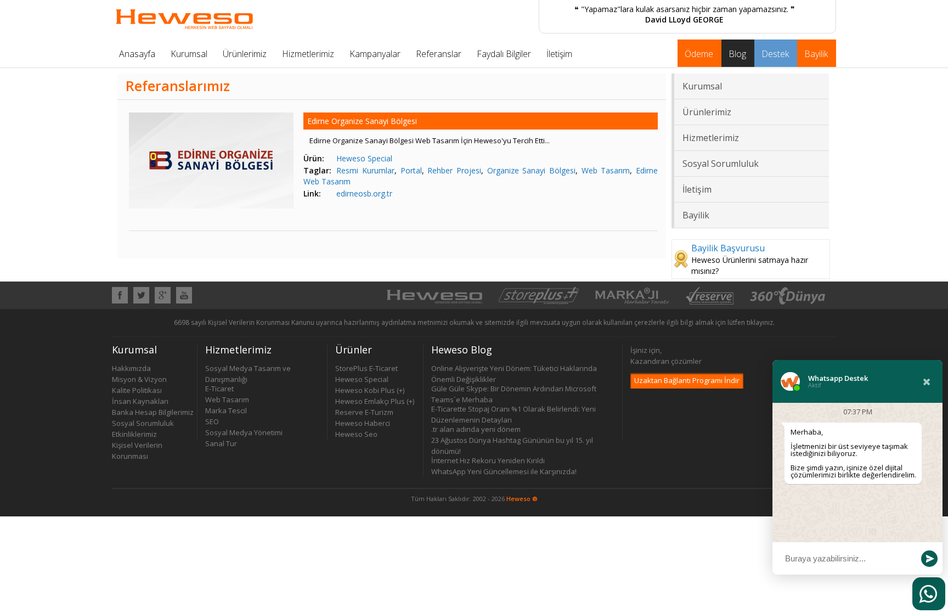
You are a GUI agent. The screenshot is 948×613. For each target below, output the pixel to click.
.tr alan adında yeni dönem (476, 429)
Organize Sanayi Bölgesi (531, 170)
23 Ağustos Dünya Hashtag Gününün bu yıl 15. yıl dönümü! (512, 440)
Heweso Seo (356, 434)
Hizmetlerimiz (308, 54)
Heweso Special (364, 158)
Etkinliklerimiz (134, 434)
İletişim (559, 54)
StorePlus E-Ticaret (366, 368)
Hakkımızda (131, 368)
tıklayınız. (761, 322)
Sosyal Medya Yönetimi (244, 432)
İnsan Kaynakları (140, 401)
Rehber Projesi (454, 170)
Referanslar (438, 54)
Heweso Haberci (362, 423)
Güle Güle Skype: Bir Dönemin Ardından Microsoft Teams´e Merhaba (513, 389)
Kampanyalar (374, 54)
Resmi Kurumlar (365, 170)
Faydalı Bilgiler (504, 54)
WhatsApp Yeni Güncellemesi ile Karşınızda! (504, 471)
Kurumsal (189, 54)
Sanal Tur (221, 443)
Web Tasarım (606, 170)
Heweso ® (522, 498)
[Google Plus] (163, 300)
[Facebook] (120, 300)
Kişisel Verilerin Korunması (137, 445)
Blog (737, 54)
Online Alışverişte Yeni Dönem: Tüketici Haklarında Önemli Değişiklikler (514, 368)
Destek (775, 54)
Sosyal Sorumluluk (720, 164)
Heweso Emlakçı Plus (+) (374, 401)
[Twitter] (141, 300)
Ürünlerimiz (245, 54)
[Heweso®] (434, 301)
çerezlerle (649, 322)
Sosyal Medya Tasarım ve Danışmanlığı (248, 368)
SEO (212, 421)
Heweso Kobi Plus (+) (369, 390)
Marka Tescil (226, 410)
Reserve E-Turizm (364, 412)
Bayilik (816, 54)
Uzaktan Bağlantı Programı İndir (687, 380)
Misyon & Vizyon (139, 379)
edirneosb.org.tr (364, 193)
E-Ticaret (219, 388)
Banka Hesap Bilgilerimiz (153, 412)
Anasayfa (137, 54)
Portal (411, 170)
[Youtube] (184, 300)
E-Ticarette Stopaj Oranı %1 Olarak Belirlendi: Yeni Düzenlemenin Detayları (513, 409)
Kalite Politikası (137, 390)
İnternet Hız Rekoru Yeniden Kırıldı (488, 460)
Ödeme (699, 54)
